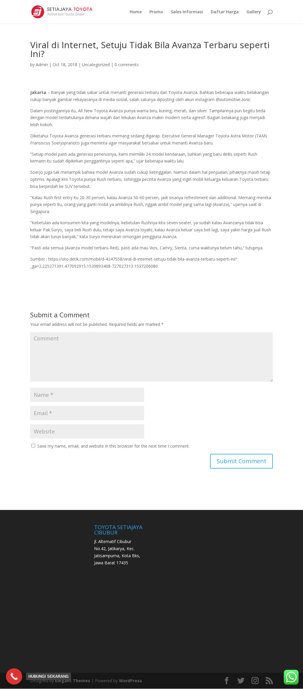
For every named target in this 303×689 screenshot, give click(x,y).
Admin (42, 64)
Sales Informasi (187, 12)
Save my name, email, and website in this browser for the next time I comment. (113, 446)
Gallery (253, 12)
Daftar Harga (225, 12)
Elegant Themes (72, 680)
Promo (156, 12)
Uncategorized (96, 64)
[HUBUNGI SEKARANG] (14, 676)
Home (136, 12)
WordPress (130, 680)
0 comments (127, 64)
